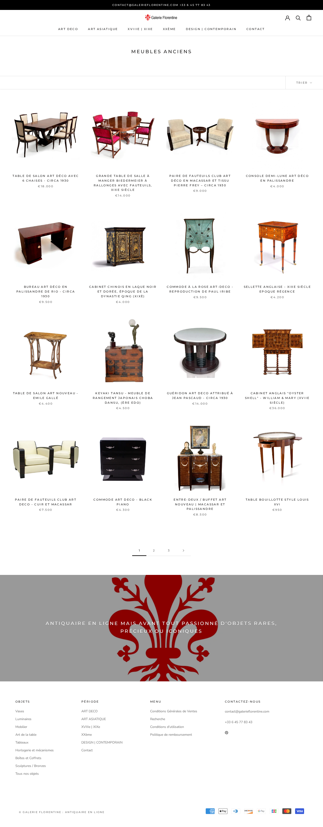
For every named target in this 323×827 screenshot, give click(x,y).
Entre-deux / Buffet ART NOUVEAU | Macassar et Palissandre (200, 504)
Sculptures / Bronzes (30, 766)
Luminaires (23, 719)
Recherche (157, 719)
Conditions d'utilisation (167, 727)
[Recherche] (298, 17)
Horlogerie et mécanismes (34, 750)
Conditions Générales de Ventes (173, 711)
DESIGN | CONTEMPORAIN (211, 29)
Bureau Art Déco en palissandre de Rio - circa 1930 (45, 291)
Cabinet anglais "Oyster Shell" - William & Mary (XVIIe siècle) (277, 397)
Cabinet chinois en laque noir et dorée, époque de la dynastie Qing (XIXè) (123, 291)
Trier (302, 82)
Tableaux (21, 742)
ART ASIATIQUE (103, 29)
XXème (169, 29)
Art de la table (25, 734)
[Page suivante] (183, 550)
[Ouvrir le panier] (309, 17)
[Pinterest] (226, 732)
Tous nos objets (27, 773)
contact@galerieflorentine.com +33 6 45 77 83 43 (161, 5)
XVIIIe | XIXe (140, 29)
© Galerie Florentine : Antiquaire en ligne (62, 812)
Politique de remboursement (171, 734)
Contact (255, 29)
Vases (19, 711)
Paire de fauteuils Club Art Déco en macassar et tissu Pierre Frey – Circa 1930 (200, 180)
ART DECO (68, 29)
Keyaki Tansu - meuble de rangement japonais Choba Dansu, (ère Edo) (123, 397)
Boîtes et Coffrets (28, 758)
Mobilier (21, 727)
